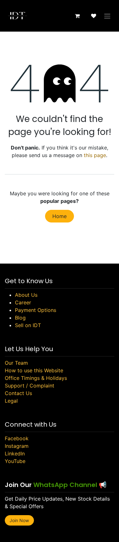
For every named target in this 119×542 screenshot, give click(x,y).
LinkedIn (15, 453)
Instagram (17, 446)
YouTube (15, 461)
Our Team (16, 363)
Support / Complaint (29, 385)
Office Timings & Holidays (36, 378)
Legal (11, 401)
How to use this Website (34, 370)
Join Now (19, 520)
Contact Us (18, 393)
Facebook (17, 438)
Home (59, 216)
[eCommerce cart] (77, 15)
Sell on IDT (28, 325)
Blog (20, 317)
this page (95, 155)
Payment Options (35, 310)
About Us (26, 295)
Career (23, 302)
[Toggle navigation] (107, 16)
